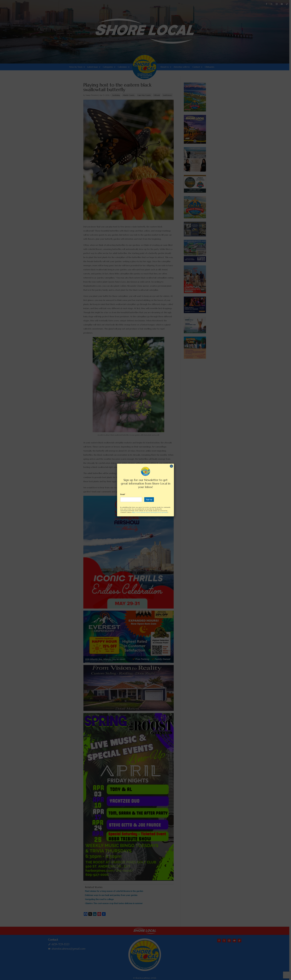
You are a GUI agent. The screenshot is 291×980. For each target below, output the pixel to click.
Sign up (149, 499)
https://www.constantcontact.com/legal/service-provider (150, 512)
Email (123, 494)
